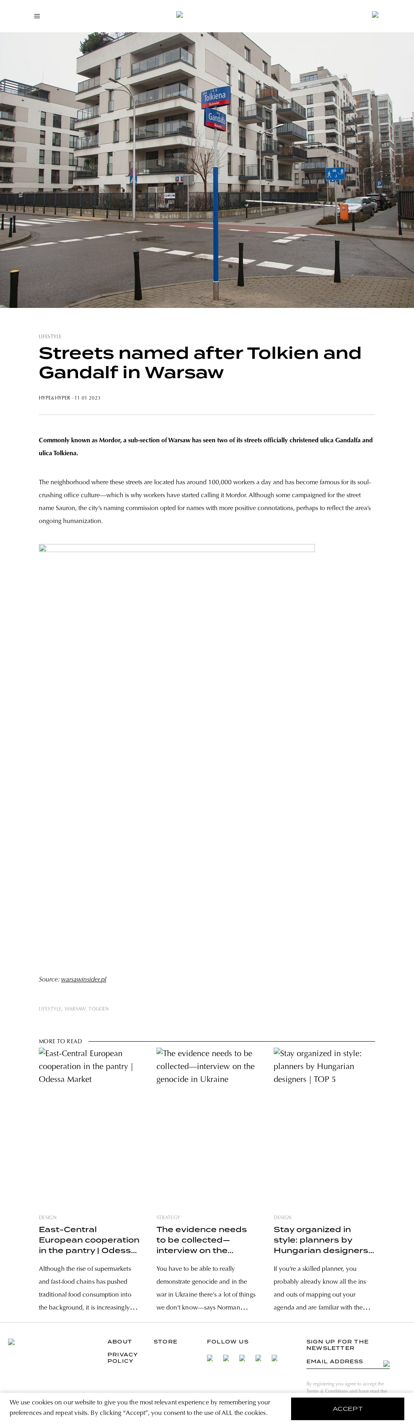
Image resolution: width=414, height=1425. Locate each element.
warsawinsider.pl (83, 980)
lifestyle (50, 337)
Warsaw (75, 1009)
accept (348, 1409)
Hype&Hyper (54, 398)
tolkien (99, 1009)
